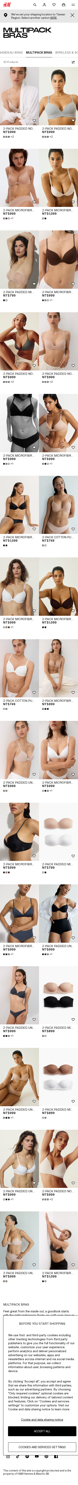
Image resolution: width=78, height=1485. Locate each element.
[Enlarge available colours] (44, 218)
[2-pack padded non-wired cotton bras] (19, 96)
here (53, 17)
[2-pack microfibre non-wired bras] (19, 423)
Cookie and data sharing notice (42, 1419)
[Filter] (72, 62)
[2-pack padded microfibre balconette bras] (58, 995)
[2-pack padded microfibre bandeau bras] (19, 259)
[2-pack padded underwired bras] (58, 913)
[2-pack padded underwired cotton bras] (19, 750)
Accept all (42, 1431)
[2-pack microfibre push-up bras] (19, 178)
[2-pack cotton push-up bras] (58, 505)
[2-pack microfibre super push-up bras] (58, 178)
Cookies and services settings (42, 1447)
